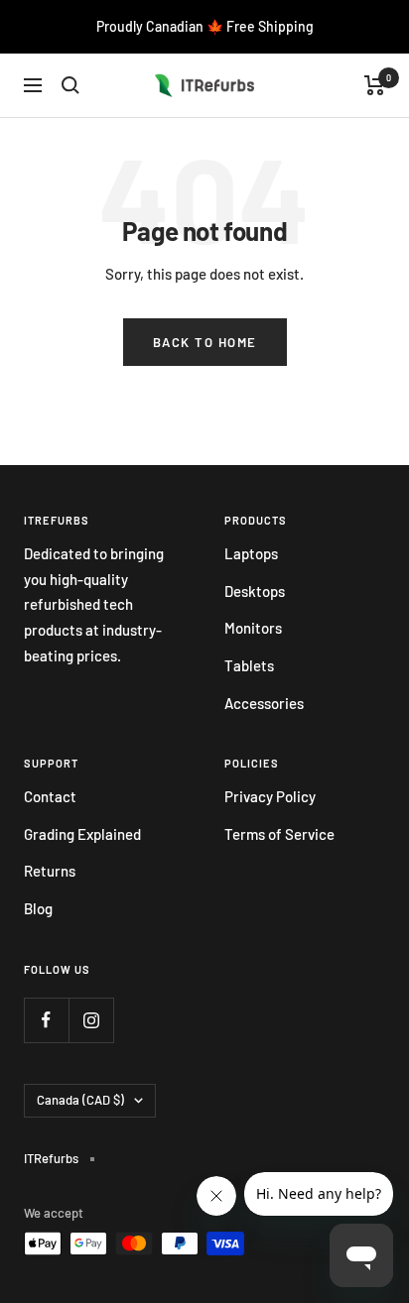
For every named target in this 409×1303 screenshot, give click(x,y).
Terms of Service (279, 834)
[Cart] (374, 85)
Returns (49, 871)
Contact (50, 796)
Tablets (249, 665)
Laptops (251, 553)
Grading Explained (82, 834)
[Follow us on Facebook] (46, 1020)
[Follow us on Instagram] (90, 1020)
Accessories (264, 703)
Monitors (253, 628)
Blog (38, 908)
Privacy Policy (270, 796)
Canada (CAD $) (80, 1100)
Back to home (205, 342)
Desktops (254, 591)
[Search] (70, 85)
